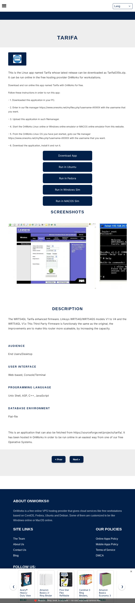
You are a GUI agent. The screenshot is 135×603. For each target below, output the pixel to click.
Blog (16, 555)
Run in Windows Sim (67, 189)
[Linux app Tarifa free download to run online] (17, 59)
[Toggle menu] (4, 5)
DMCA (100, 555)
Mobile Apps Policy (107, 544)
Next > (76, 459)
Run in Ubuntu (67, 167)
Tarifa (67, 38)
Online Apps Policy (107, 538)
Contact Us (19, 550)
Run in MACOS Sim (67, 201)
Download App (67, 155)
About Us (18, 544)
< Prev (58, 459)
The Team (19, 538)
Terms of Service (105, 550)
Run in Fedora (67, 178)
